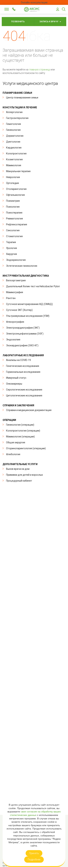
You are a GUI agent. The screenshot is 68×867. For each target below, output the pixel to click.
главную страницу (39, 69)
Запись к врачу (49, 21)
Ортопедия (12, 183)
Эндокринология (16, 260)
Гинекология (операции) (20, 424)
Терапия (11, 242)
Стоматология (14, 236)
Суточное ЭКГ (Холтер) (19, 310)
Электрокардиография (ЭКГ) (23, 327)
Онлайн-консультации (34, 2)
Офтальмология (15, 194)
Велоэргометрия (16, 280)
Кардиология (13, 147)
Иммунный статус (16, 377)
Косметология (14, 159)
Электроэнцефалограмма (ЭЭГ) (24, 333)
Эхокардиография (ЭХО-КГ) (22, 345)
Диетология (13, 141)
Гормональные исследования (23, 371)
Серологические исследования (24, 389)
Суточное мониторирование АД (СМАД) (29, 304)
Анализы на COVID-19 (18, 360)
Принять (34, 853)
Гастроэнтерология (17, 118)
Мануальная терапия (18, 171)
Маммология (13, 165)
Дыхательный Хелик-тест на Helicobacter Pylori (33, 286)
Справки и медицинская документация (28, 410)
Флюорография (15, 321)
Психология (13, 206)
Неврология (13, 177)
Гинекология (13, 129)
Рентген (11, 298)
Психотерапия (14, 212)
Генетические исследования (22, 366)
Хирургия (11, 254)
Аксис (32, 9)
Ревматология (14, 218)
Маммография (14, 292)
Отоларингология (16, 189)
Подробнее (34, 859)
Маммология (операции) (20, 436)
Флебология (13, 454)
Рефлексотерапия (16, 224)
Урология (11, 248)
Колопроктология (16, 153)
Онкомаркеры (14, 383)
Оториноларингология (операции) (26, 448)
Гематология (13, 124)
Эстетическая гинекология (21, 265)
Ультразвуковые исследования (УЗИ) (27, 315)
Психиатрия (13, 200)
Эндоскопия (13, 339)
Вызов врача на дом (17, 468)
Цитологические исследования (24, 395)
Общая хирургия (15, 442)
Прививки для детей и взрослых (24, 474)
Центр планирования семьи (22, 97)
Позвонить (18, 21)
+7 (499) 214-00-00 (14, 9)
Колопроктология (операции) (23, 430)
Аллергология (14, 112)
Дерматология (14, 135)
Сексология (13, 230)
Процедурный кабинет (19, 480)
